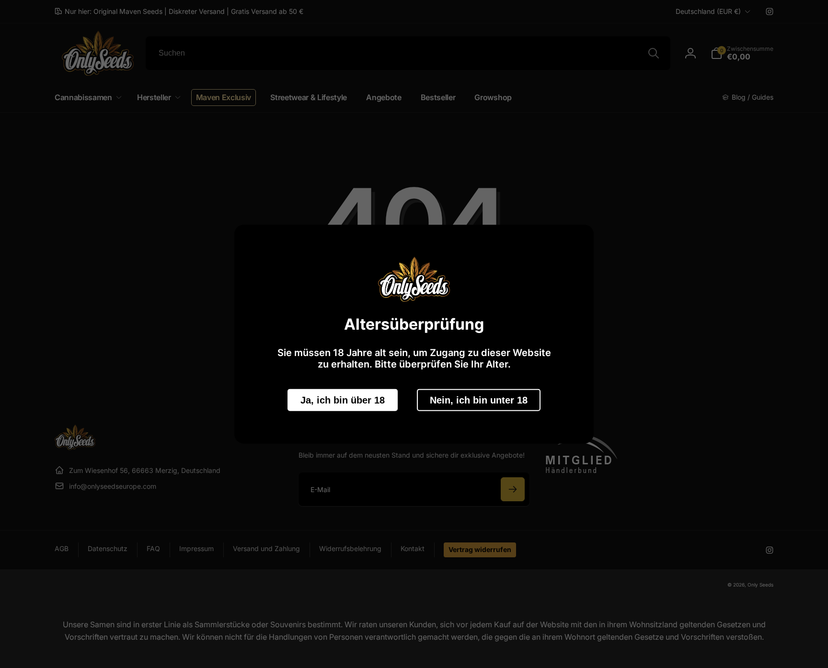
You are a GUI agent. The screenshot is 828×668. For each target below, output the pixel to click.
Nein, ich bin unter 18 (479, 399)
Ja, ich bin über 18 (342, 399)
